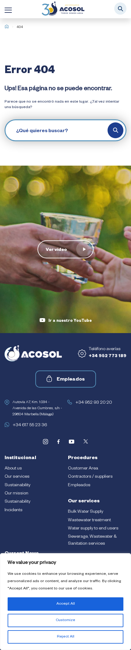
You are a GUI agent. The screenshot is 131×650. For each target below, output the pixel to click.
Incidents (14, 510)
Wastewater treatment (89, 520)
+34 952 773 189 (107, 356)
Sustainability (17, 485)
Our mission (16, 493)
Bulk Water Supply (85, 512)
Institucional (20, 458)
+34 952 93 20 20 (93, 403)
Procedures (82, 458)
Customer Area (83, 468)
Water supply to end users (93, 528)
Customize (65, 620)
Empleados (71, 380)
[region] (65, 601)
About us (13, 468)
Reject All (65, 637)
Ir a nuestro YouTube (70, 321)
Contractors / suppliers (90, 477)
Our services (17, 477)
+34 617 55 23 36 (29, 425)
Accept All (65, 604)
